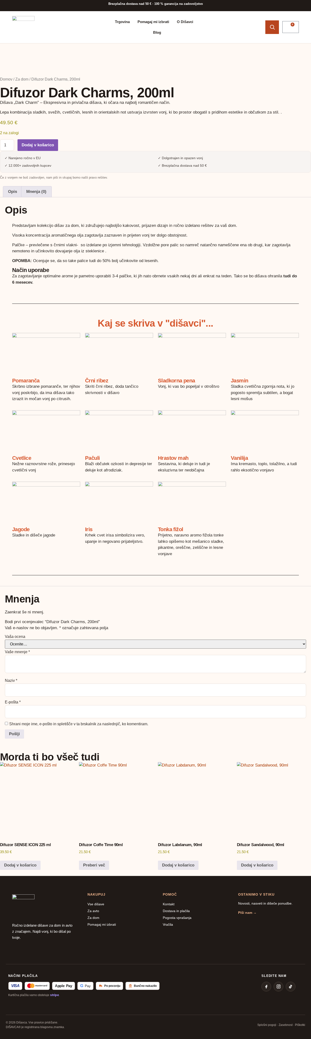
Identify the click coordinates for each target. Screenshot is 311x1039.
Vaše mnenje (17, 652)
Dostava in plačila (176, 911)
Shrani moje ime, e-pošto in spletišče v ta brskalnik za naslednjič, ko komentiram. (78, 724)
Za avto (93, 911)
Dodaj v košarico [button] (20, 865)
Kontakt (168, 904)
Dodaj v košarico (38, 145)
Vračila (168, 924)
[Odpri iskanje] (272, 27)
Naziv (11, 681)
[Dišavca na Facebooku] (266, 986)
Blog (157, 32)
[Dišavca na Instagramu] (278, 986)
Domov (6, 79)
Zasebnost (286, 1025)
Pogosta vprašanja (177, 918)
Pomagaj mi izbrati (153, 22)
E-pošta (13, 702)
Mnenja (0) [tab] (36, 191)
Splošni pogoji (266, 1025)
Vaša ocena (15, 637)
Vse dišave (95, 904)
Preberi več (94, 865)
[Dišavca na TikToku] (290, 986)
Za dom (21, 79)
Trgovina (122, 22)
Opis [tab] (12, 191)
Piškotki (300, 1025)
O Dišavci (185, 22)
